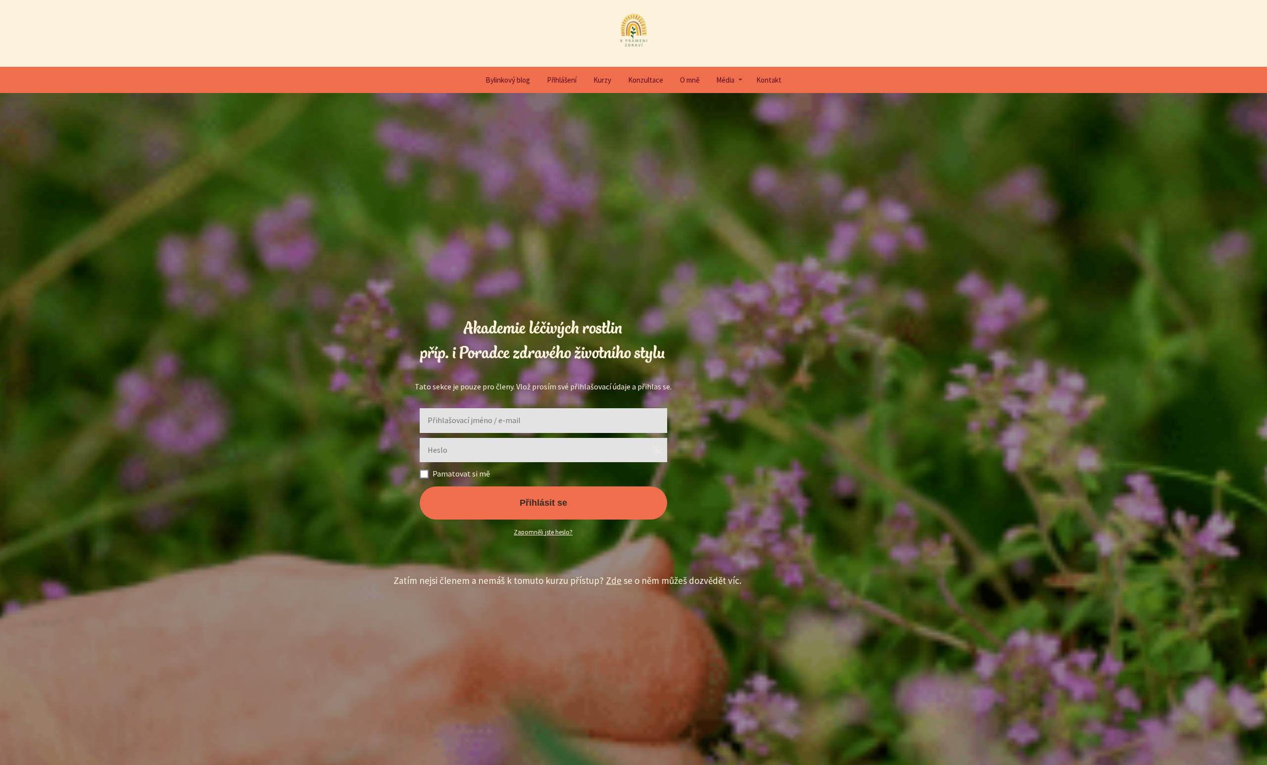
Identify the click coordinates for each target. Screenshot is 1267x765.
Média (725, 80)
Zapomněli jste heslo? (543, 532)
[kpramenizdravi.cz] (634, 33)
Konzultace (645, 80)
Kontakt (768, 80)
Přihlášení (562, 80)
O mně (689, 80)
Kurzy (602, 80)
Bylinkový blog (508, 80)
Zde (614, 580)
